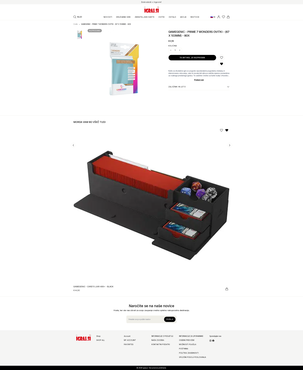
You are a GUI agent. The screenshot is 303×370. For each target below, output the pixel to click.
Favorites (129, 344)
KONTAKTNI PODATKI (161, 344)
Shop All (100, 340)
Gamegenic (177, 88)
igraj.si (145, 368)
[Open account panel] (218, 17)
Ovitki (75, 24)
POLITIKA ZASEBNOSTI (189, 353)
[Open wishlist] (223, 17)
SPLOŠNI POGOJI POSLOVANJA (192, 357)
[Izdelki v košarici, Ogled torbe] (228, 17)
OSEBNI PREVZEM (186, 340)
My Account (130, 340)
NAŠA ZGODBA (158, 340)
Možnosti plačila (187, 344)
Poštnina (183, 349)
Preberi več (199, 80)
